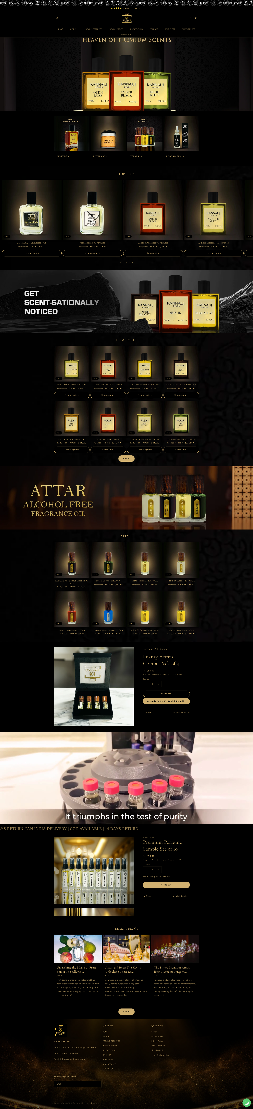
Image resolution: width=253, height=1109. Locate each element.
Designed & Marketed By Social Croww (67, 1103)
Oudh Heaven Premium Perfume (181, 385)
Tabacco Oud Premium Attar (145, 630)
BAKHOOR (107, 1055)
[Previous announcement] (55, 8)
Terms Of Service (158, 1045)
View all (126, 458)
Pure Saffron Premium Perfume (145, 439)
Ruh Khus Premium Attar (108, 581)
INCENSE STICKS (109, 1050)
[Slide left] (121, 262)
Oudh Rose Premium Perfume (72, 439)
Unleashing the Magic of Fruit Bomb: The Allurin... (76, 969)
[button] (57, 18)
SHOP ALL (107, 1036)
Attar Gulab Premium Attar (181, 581)
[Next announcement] (198, 8)
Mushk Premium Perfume (108, 439)
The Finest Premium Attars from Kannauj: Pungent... (172, 969)
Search (154, 1032)
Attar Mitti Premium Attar (145, 581)
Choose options (32, 253)
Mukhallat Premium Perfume (145, 385)
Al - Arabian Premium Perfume (31, 243)
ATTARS (134, 156)
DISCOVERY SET (109, 1064)
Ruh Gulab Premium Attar (181, 630)
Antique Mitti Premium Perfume (213, 243)
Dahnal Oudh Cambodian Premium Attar (71, 582)
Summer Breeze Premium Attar (108, 630)
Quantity (146, 679)
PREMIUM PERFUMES (111, 1041)
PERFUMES (63, 156)
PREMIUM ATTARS (110, 1045)
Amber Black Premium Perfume (153, 243)
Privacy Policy (157, 1041)
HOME (105, 1032)
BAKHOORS (100, 156)
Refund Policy (157, 1036)
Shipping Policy (157, 1050)
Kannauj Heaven (91, 1103)
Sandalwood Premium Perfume (72, 385)
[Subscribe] (98, 1084)
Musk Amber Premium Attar (72, 630)
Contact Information (160, 1055)
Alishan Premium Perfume (92, 243)
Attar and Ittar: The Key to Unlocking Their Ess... (123, 969)
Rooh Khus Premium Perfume (181, 439)
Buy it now (166, 701)
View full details (180, 712)
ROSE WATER (173, 156)
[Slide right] (132, 262)
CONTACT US (108, 1069)
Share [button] (148, 712)
